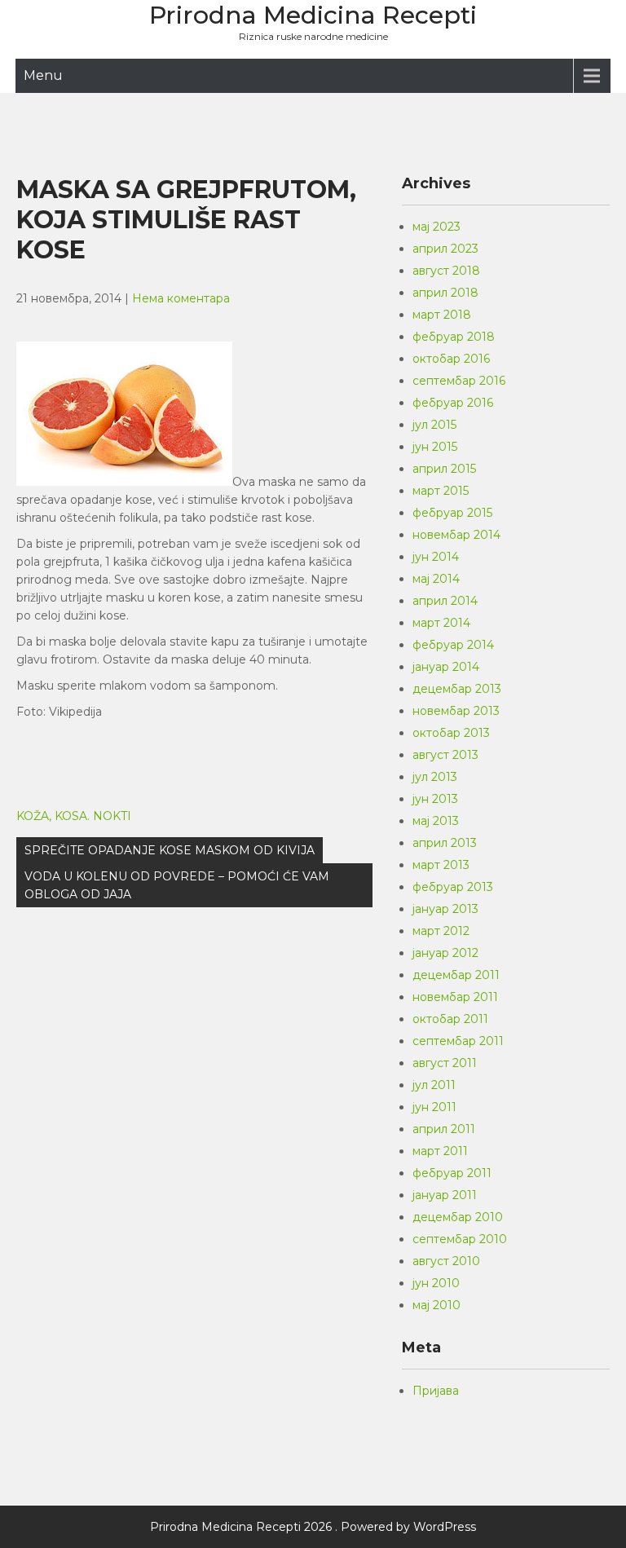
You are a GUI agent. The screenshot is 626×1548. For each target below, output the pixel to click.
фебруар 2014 (453, 644)
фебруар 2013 (452, 887)
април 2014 (445, 600)
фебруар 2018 (453, 336)
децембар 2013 (456, 688)
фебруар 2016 (452, 402)
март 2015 (440, 490)
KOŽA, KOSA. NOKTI (73, 816)
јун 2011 (434, 1107)
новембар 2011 (455, 997)
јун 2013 (435, 799)
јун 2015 (434, 446)
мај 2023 (436, 226)
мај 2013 (435, 821)
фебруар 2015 (452, 512)
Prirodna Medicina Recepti (313, 15)
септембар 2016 (458, 380)
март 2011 (440, 1151)
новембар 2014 (456, 534)
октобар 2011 (450, 1019)
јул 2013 (434, 777)
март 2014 (441, 622)
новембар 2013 (456, 710)
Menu (43, 75)
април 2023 (445, 248)
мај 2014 (436, 578)
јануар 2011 (444, 1195)
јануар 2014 (445, 666)
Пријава (435, 1390)
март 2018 (441, 314)
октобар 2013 (451, 732)
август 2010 (446, 1261)
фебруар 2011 (452, 1173)
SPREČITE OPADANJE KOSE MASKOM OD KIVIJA (169, 850)
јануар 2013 (445, 909)
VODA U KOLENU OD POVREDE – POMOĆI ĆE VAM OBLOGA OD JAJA (176, 885)
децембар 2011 (456, 975)
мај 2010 (436, 1305)
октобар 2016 (451, 358)
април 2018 (445, 292)
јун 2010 (436, 1283)
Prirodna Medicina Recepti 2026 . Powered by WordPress (313, 1526)
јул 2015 (434, 424)
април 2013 (444, 843)
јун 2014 (435, 556)
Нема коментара (181, 298)
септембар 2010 (459, 1239)
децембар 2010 (457, 1217)
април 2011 (443, 1129)
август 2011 (444, 1063)
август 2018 (446, 270)
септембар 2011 (458, 1041)
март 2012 (441, 931)
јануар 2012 (445, 953)
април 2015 (444, 468)
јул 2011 (434, 1085)
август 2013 (445, 755)
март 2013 (441, 865)
